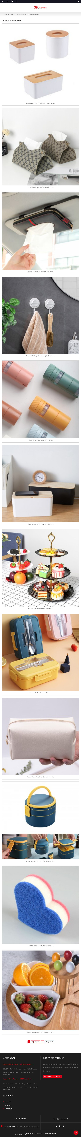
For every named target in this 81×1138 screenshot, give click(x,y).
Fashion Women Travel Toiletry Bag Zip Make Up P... (40, 777)
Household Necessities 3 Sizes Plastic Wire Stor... (40, 524)
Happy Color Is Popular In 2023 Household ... (18, 1064)
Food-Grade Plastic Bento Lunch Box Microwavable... (40, 693)
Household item (21, 14)
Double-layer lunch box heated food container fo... (40, 861)
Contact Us (8, 1109)
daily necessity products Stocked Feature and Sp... (40, 945)
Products (12, 14)
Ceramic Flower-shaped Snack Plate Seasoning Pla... (40, 1032)
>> (42, 1042)
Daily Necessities (34, 14)
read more (6, 1074)
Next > (37, 1042)
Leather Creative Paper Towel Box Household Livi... (40, 187)
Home (5, 14)
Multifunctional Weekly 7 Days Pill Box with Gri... (40, 440)
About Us (8, 1105)
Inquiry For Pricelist (54, 1076)
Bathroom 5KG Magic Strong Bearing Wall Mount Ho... (40, 356)
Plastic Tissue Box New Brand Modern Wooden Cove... (40, 103)
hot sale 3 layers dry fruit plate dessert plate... (40, 608)
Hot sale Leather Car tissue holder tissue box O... (41, 271)
